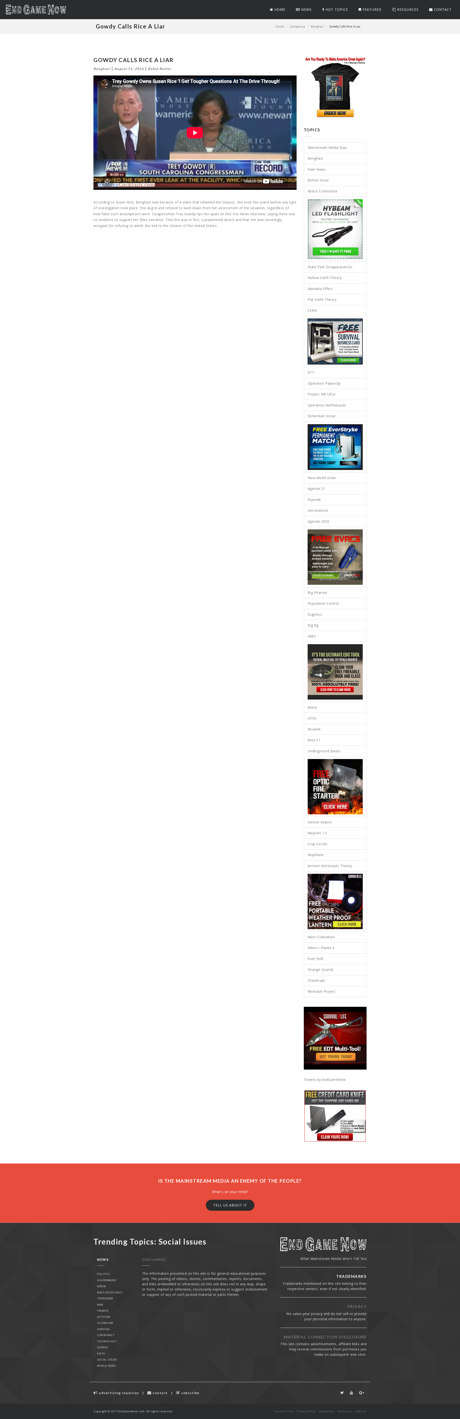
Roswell (314, 729)
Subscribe (190, 1393)
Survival (103, 1329)
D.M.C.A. (361, 1411)
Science (102, 1347)
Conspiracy (297, 26)
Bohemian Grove (322, 416)
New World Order (322, 477)
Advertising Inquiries (118, 1393)
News (306, 9)
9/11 (311, 372)
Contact (442, 9)
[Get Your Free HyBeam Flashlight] (335, 229)
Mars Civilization (321, 937)
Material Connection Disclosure (325, 1337)
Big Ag (313, 625)
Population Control (323, 603)
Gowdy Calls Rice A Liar (345, 26)
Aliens (312, 707)
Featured (371, 9)
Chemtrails (316, 980)
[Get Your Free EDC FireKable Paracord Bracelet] (335, 672)
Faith (101, 1353)
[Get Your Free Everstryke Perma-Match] (335, 447)
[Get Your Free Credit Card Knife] (335, 1116)
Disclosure (344, 1411)
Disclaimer (154, 1259)
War (100, 1304)
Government (107, 1280)
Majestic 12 (317, 833)
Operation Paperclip (324, 383)
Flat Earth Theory (322, 299)
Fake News (317, 169)
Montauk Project (322, 991)
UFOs (312, 718)
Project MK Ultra (321, 394)
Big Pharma (317, 592)
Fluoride (314, 499)
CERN (312, 310)
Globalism (105, 1323)
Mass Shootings (109, 1292)
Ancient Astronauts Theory (330, 865)
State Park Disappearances (330, 267)
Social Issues (107, 1359)
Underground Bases (324, 751)
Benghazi (317, 26)
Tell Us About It (230, 1205)
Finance (103, 1310)
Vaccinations (318, 510)
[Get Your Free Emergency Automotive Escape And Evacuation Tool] (335, 557)
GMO (312, 636)
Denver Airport (320, 822)
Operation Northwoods (327, 405)
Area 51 (314, 740)
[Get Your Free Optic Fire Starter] (335, 786)
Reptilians (316, 854)
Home (279, 9)
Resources (407, 9)
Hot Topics (336, 9)
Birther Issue (318, 180)
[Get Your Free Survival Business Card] (335, 342)
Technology (106, 1341)
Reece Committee (323, 191)
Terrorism (105, 1298)
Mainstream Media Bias (327, 147)
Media (101, 1286)
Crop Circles (318, 844)
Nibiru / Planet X (321, 947)
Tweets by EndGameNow (325, 1079)
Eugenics (315, 614)
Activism (103, 1317)
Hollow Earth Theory (325, 277)
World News (106, 1365)
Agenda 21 (316, 488)
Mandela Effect (320, 288)
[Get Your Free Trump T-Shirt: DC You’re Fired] (335, 87)
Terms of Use (284, 1411)
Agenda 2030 (318, 521)
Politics (103, 1274)
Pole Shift (316, 958)
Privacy (357, 1306)
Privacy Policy (306, 1411)
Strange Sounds (321, 969)
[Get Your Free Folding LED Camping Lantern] (335, 901)
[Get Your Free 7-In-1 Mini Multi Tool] (335, 1038)
